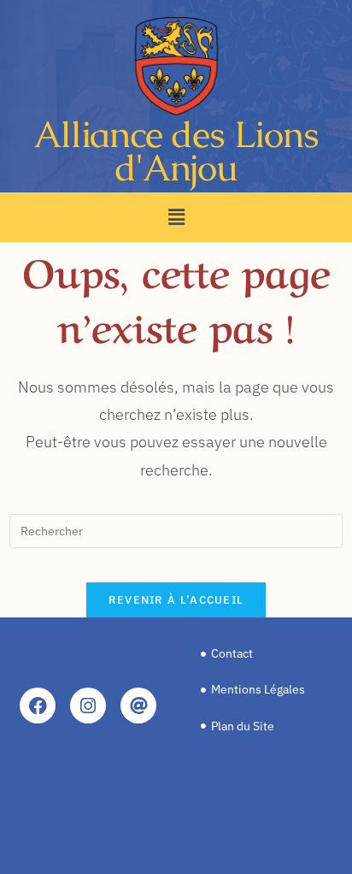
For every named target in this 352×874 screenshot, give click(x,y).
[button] (176, 217)
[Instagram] (88, 705)
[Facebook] (38, 705)
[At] (138, 705)
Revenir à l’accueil (176, 600)
